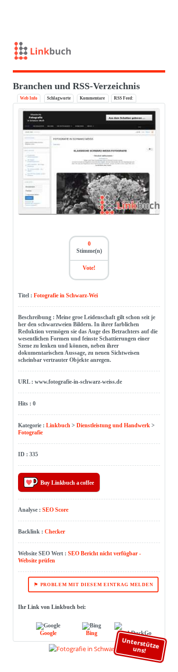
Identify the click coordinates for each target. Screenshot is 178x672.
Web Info (28, 98)
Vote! (89, 268)
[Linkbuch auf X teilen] (137, 15)
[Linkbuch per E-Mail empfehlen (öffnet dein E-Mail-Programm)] (124, 15)
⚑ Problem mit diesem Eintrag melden (93, 584)
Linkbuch (58, 425)
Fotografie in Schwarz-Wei (66, 295)
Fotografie (30, 432)
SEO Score (55, 509)
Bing (91, 633)
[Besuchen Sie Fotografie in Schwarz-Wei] (89, 213)
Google (48, 633)
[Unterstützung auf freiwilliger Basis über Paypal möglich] (152, 15)
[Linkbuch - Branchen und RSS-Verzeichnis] (89, 52)
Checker (55, 531)
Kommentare (93, 98)
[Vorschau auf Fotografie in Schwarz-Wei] (89, 648)
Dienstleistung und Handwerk (113, 425)
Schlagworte (59, 98)
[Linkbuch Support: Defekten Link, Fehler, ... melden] (165, 15)
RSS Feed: (123, 98)
